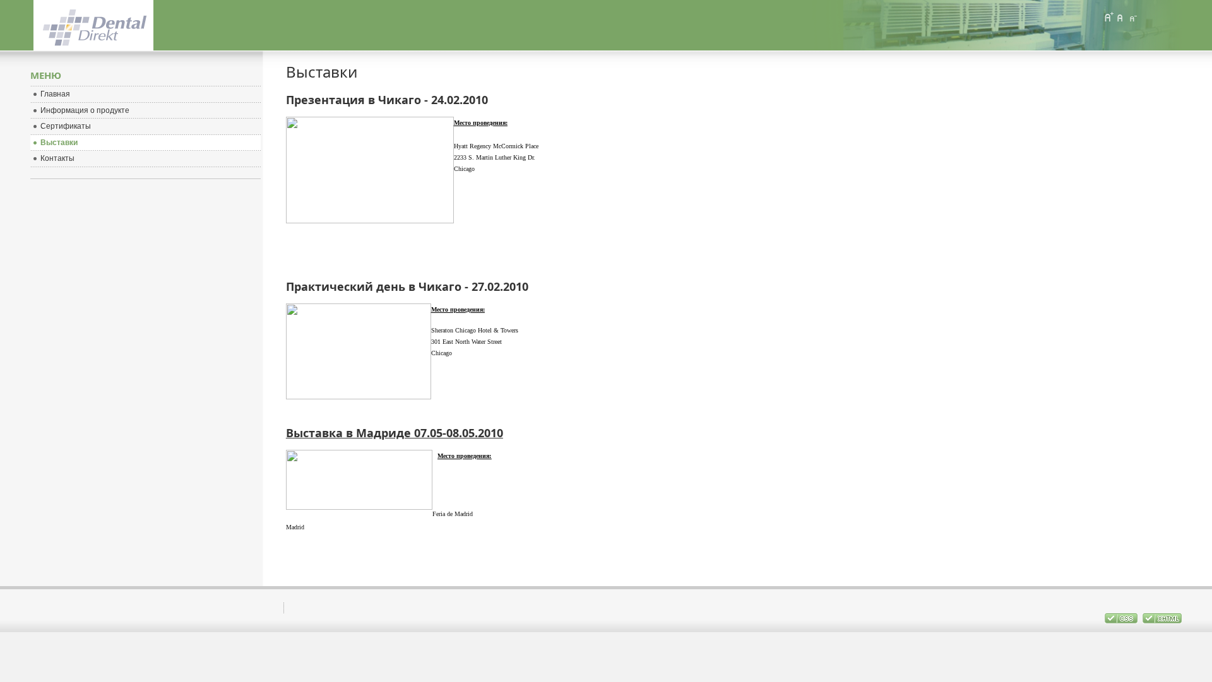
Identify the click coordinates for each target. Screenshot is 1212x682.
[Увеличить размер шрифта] (1108, 17)
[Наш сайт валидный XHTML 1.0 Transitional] (1162, 621)
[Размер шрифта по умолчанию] (1120, 17)
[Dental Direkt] (99, 25)
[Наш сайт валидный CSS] (1122, 621)
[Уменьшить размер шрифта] (1132, 17)
